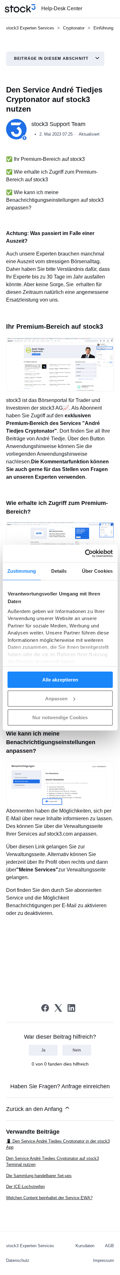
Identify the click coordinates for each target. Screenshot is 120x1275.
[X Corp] (58, 1008)
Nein (77, 1050)
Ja (43, 1050)
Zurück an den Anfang (35, 1109)
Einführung (103, 28)
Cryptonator (73, 28)
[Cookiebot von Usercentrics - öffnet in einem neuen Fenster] (85, 553)
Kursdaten (85, 1245)
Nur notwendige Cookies (60, 717)
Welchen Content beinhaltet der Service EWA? (49, 1197)
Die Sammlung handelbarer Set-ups (39, 1175)
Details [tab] (59, 571)
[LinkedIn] (71, 1008)
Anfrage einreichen (85, 1086)
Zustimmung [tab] (21, 571)
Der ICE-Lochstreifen (25, 1186)
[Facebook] (45, 1008)
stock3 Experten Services (30, 28)
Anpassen (56, 698)
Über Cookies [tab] (97, 571)
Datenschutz (17, 1260)
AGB (109, 1245)
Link (40, 846)
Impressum (103, 1260)
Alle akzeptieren (60, 679)
